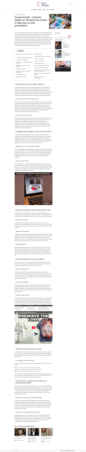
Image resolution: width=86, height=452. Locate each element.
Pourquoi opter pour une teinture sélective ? (24, 55)
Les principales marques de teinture (41, 67)
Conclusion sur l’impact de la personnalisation (39, 77)
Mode (16, 440)
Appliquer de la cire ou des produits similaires (23, 66)
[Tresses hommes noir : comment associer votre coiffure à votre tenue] (33, 432)
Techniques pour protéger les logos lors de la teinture (24, 63)
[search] (70, 4)
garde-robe (48, 37)
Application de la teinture (21, 76)
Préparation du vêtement (21, 74)
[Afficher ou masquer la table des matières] (37, 50)
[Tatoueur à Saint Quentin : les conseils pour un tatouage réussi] (58, 45)
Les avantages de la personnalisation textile (24, 57)
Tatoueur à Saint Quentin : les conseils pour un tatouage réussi (66, 46)
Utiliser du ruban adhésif (21, 68)
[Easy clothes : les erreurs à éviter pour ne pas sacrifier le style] (58, 54)
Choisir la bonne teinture (39, 58)
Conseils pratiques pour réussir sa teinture (42, 56)
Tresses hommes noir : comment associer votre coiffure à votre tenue (32, 438)
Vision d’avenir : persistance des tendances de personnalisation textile (42, 70)
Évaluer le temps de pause (39, 63)
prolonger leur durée (39, 90)
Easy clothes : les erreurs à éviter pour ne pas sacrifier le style (66, 55)
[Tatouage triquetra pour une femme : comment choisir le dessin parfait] (46, 432)
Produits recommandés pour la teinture (41, 65)
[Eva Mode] (43, 4)
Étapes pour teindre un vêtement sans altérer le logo (23, 72)
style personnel (36, 34)
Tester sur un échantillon (39, 61)
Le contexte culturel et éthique (22, 59)
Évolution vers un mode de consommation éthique (42, 74)
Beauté (64, 42)
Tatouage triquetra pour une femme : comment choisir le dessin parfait (46, 438)
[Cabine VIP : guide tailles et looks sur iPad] (20, 432)
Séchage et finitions (38, 54)
